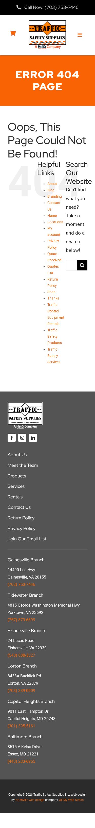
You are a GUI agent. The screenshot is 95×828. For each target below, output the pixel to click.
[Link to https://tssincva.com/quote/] (13, 33)
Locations (55, 222)
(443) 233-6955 (21, 761)
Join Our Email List (27, 539)
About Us (17, 454)
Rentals (15, 497)
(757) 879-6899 (21, 619)
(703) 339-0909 (21, 690)
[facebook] (12, 438)
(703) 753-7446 (21, 584)
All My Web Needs (71, 800)
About (52, 184)
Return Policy (21, 518)
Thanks (53, 298)
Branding (54, 196)
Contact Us (19, 507)
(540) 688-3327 (21, 655)
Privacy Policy (21, 528)
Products (17, 476)
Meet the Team (23, 465)
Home (52, 216)
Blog (50, 190)
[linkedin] (33, 438)
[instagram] (22, 438)
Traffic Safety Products (54, 336)
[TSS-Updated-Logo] (47, 22)
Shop (51, 292)
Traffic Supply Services (53, 355)
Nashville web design (29, 800)
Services (16, 486)
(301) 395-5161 (21, 726)
